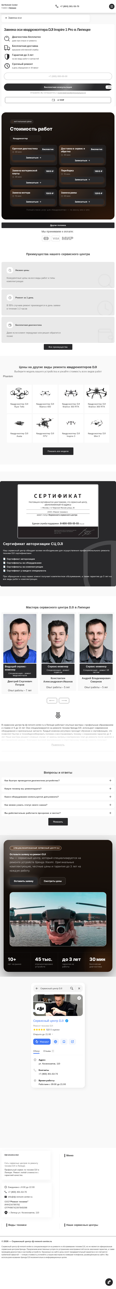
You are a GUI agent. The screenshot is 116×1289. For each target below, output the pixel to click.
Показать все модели (58, 451)
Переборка (67, 170)
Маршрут (44, 1041)
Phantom (8, 376)
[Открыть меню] (111, 6)
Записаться (32, 157)
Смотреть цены (53, 881)
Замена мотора (21, 192)
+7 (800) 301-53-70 (69, 6)
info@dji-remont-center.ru (20, 1197)
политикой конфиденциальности (72, 93)
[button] (52, 700)
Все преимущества (58, 347)
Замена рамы (69, 192)
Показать (58, 822)
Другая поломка (58, 225)
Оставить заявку (23, 881)
